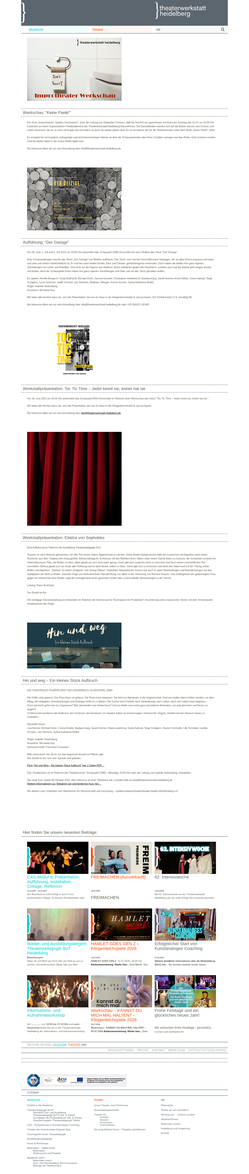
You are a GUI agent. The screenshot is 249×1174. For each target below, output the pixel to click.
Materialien (39, 1150)
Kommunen (106, 1122)
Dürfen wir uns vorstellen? (175, 1110)
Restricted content (170, 1124)
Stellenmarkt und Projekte (47, 1153)
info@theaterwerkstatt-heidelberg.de (101, 413)
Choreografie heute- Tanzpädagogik (46, 1134)
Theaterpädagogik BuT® (40, 1110)
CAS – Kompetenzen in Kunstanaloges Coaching (53, 1125)
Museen (104, 1119)
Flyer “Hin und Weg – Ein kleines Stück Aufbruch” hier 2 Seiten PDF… (65, 765)
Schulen (104, 1117)
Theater (74, 1044)
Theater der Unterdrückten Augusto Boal (48, 1129)
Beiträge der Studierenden (47, 1165)
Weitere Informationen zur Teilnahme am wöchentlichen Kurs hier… (64, 783)
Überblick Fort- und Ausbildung (49, 1112)
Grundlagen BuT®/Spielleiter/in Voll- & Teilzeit (57, 1117)
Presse (143, 1050)
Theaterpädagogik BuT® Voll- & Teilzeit (54, 1115)
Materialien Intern (42, 1160)
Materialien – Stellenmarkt (41, 1148)
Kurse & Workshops (37, 1143)
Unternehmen (107, 1125)
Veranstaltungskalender (106, 1110)
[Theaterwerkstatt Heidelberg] (185, 11)
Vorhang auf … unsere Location (178, 1114)
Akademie (60, 1044)
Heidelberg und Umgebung (175, 1128)
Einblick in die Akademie (40, 1105)
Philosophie (167, 1105)
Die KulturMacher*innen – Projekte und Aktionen (120, 1129)
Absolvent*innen (121, 1050)
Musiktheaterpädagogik (39, 1138)
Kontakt (158, 1050)
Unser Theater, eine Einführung (111, 1105)
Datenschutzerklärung (207, 1050)
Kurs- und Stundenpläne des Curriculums (55, 1163)
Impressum (176, 1050)
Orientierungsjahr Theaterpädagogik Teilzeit (56, 1120)
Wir (84, 1044)
